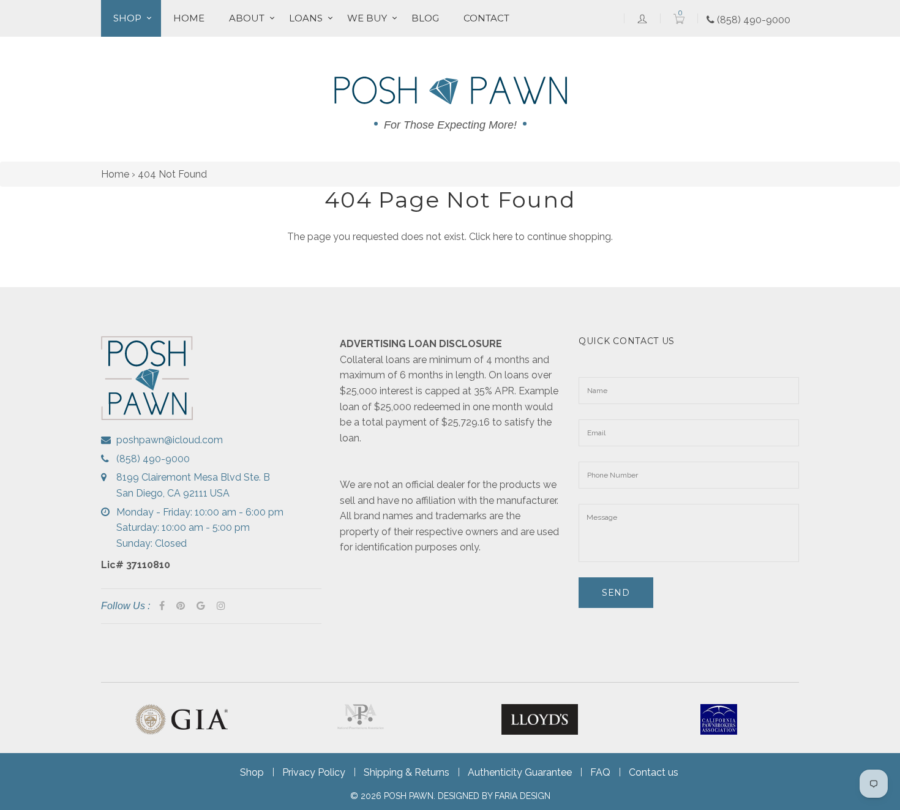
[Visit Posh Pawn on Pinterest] (180, 606)
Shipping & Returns (406, 772)
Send (616, 592)
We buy (367, 18)
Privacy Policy (313, 772)
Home (188, 18)
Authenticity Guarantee (520, 772)
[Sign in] (642, 18)
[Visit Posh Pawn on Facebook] (162, 606)
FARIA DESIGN (522, 796)
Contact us (653, 772)
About (246, 18)
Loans (306, 18)
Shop (127, 18)
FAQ (600, 772)
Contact (486, 18)
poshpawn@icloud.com (169, 440)
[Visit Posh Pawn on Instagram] (221, 606)
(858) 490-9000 (752, 20)
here (502, 236)
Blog (425, 18)
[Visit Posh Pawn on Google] (201, 606)
